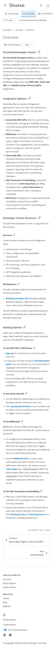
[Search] (41, 5)
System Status (9, 587)
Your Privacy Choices (17, 630)
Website (6, 606)
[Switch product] (5, 5)
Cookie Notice (9, 624)
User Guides (13, 13)
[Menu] (48, 5)
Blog (5, 602)
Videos (6, 598)
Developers (7, 30)
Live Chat (7, 579)
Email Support (9, 583)
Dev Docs (30, 13)
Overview (19, 30)
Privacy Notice (9, 619)
